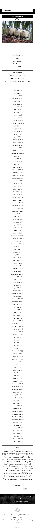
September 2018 (16, 301)
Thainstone (11, 476)
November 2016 (16, 356)
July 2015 (16, 395)
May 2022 (16, 192)
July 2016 (16, 367)
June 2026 (16, 90)
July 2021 (16, 216)
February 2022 (16, 197)
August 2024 (16, 126)
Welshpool (23, 479)
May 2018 (16, 312)
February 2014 (16, 439)
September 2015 (16, 389)
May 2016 (16, 373)
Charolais (26, 457)
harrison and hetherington (18, 461)
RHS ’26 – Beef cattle (17, 78)
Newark (17, 468)
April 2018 (16, 315)
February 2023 (16, 170)
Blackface (15, 453)
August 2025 (16, 104)
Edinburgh (5, 459)
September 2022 (16, 181)
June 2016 (16, 370)
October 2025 (16, 101)
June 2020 (16, 252)
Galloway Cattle (16, 459)
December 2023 (17, 145)
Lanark (28, 464)
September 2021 (16, 211)
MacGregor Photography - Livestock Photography (17, 510)
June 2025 (16, 107)
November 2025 (17, 98)
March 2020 (16, 260)
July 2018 (17, 307)
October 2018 (16, 299)
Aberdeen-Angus (8, 451)
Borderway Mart (9, 455)
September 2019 (16, 274)
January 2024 (16, 142)
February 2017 (16, 351)
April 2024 (16, 137)
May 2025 (17, 109)
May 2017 (16, 343)
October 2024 (16, 120)
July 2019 (16, 279)
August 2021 (16, 214)
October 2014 (16, 417)
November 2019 (16, 268)
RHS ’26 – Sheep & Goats (17, 76)
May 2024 (17, 134)
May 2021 (16, 222)
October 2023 (16, 151)
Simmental (7, 473)
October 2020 (16, 241)
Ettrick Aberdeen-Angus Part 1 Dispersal (17, 81)
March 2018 (16, 318)
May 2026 (17, 93)
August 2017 (16, 334)
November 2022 (16, 175)
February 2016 (16, 381)
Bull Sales (23, 455)
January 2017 (17, 354)
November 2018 (16, 296)
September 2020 (16, 244)
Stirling (25, 472)
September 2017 (16, 332)
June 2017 (17, 340)
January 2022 (16, 200)
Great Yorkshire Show (25, 459)
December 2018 (17, 293)
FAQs (20, 517)
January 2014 (16, 441)
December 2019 (17, 266)
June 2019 (16, 282)
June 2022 (16, 189)
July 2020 (17, 249)
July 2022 (17, 186)
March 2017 (16, 348)
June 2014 (16, 428)
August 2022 (16, 183)
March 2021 (16, 227)
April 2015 (16, 403)
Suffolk (31, 473)
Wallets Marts (17, 479)
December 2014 (17, 411)
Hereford (7, 464)
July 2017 (16, 337)
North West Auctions (24, 468)
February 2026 (16, 96)
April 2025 (17, 112)
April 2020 (16, 258)
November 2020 (16, 238)
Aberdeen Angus (21, 451)
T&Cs (15, 517)
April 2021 (17, 225)
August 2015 (16, 392)
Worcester (29, 479)
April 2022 (16, 194)
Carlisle (7, 457)
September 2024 (16, 123)
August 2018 (16, 304)
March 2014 (16, 436)
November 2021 (16, 205)
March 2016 (16, 378)
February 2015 (16, 408)
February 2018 (16, 321)
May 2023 (17, 164)
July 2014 (16, 425)
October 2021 (16, 208)
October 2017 (16, 329)
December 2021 (16, 203)
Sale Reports (17, 66)
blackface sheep (24, 453)
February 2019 (16, 290)
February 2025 (16, 115)
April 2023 (16, 167)
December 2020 (16, 236)
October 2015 (16, 386)
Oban (31, 468)
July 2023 (17, 159)
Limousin (6, 468)
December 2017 (17, 323)
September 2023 (16, 153)
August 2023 (16, 156)
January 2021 (16, 233)
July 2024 (17, 129)
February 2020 (16, 263)
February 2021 (16, 230)
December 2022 (16, 172)
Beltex (10, 453)
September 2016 (16, 362)
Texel (6, 476)
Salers (21, 470)
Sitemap (30, 515)
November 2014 (17, 414)
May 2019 (16, 285)
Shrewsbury (27, 470)
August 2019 (16, 277)
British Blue (18, 455)
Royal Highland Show (12, 470)
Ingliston (22, 464)
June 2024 (16, 131)
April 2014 (16, 433)
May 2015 (16, 400)
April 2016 (17, 375)
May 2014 (16, 430)
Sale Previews (17, 64)
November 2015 (16, 384)
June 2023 (16, 161)
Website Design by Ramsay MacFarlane (17, 527)
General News (17, 61)
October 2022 (16, 178)
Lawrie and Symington (24, 466)
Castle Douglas (17, 457)
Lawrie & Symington (10, 466)
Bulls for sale (29, 455)
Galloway (10, 459)
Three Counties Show (18, 476)
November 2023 (16, 148)
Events (18, 58)
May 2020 (16, 255)
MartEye (13, 468)
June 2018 (16, 310)
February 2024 (16, 140)
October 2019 (16, 271)
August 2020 (16, 247)
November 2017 (16, 326)
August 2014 (16, 422)
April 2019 (16, 288)
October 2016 (16, 359)
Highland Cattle (15, 464)
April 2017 (17, 345)
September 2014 (16, 419)
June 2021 (16, 219)
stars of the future (16, 473)
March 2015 (16, 406)
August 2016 (16, 365)
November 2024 (16, 118)
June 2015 (16, 397)
